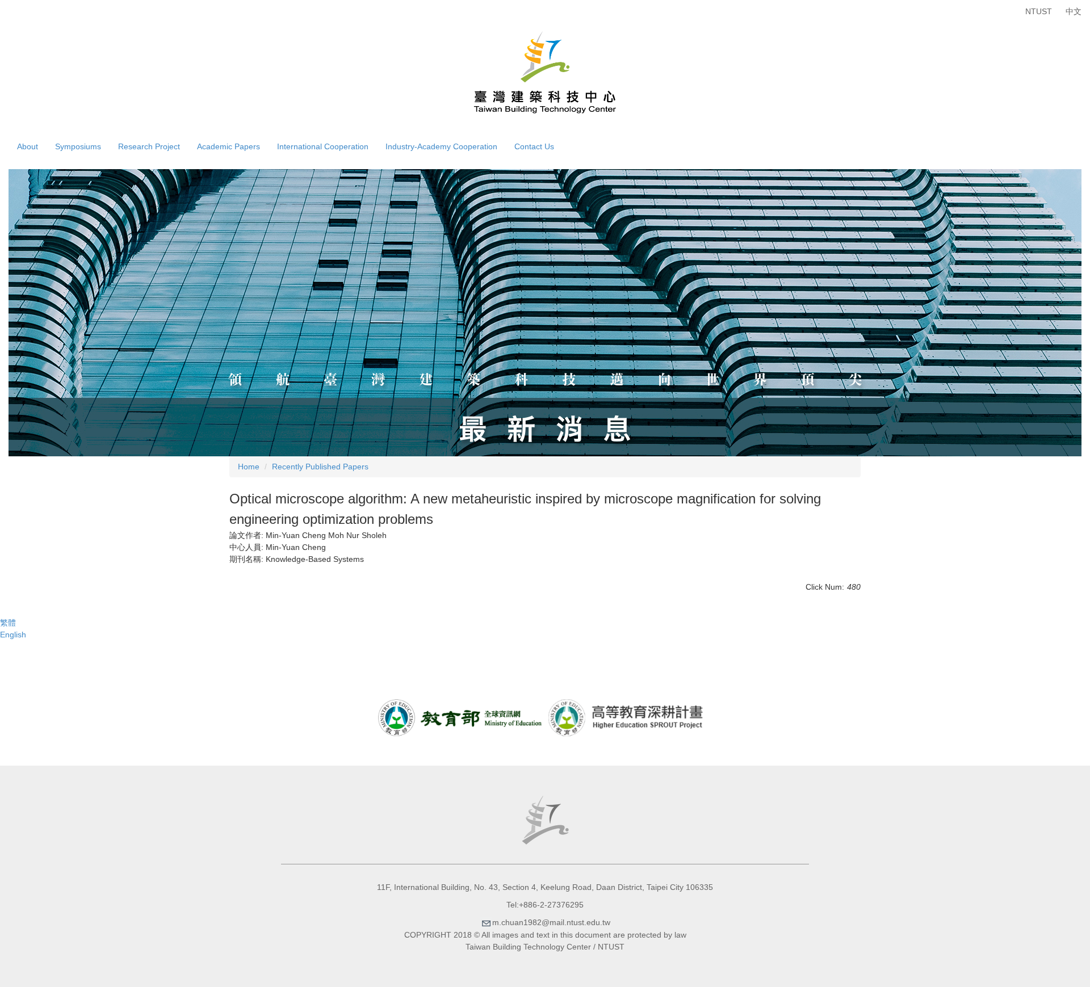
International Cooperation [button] (322, 146)
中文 (1073, 11)
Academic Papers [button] (228, 146)
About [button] (27, 146)
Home (248, 466)
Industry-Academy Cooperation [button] (441, 146)
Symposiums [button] (78, 146)
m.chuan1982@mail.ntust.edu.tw (551, 922)
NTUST (1038, 11)
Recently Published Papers (320, 466)
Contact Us (534, 146)
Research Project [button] (149, 146)
